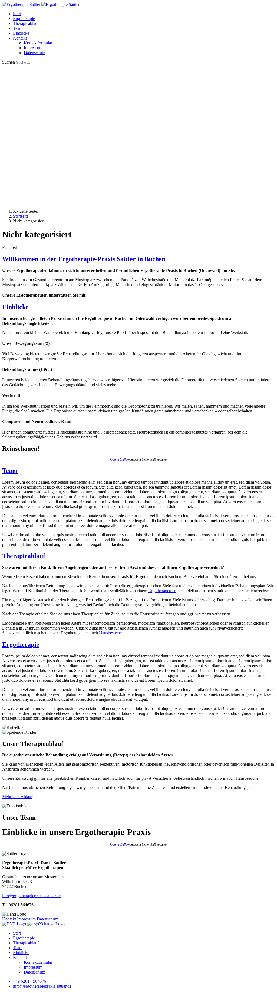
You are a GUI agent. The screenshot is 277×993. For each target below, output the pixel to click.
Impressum (33, 47)
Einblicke (21, 33)
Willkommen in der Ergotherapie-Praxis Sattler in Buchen (83, 259)
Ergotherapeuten (162, 590)
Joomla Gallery (120, 459)
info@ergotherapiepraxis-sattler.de (31, 895)
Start (17, 13)
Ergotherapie (24, 18)
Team (17, 28)
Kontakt (20, 38)
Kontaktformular (38, 43)
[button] (138, 186)
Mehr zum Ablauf (17, 796)
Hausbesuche (110, 633)
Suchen (8, 62)
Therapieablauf (26, 23)
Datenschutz (34, 52)
